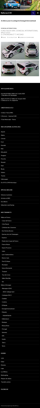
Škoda (2, 169)
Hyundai (3, 145)
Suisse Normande (7, 268)
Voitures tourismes (6, 195)
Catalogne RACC (7, 295)
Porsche (3, 159)
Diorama (3, 365)
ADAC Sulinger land (8, 292)
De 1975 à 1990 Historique (8, 182)
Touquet (4, 271)
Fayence (4, 237)
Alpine (3, 135)
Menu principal (38, 13)
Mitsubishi (4, 152)
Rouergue (5, 264)
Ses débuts (4, 201)
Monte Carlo (5, 258)
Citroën (3, 138)
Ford (2, 142)
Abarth (3, 132)
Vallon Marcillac (6, 278)
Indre (3, 251)
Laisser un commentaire (27, 37)
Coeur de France (6, 220)
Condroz (4, 302)
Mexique (4, 322)
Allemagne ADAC (7, 288)
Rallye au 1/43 (6, 13)
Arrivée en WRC (5, 198)
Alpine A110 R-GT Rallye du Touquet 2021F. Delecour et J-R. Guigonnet (13, 99)
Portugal (4, 329)
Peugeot (3, 155)
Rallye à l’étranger (6, 285)
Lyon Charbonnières (7, 254)
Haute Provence (6, 248)
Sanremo (4, 332)
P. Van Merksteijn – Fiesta (8, 119)
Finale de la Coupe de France (10, 241)
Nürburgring (4, 375)
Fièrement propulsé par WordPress (10, 405)
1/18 (2, 358)
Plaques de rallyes (6, 378)
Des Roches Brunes (7, 231)
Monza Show (5, 325)
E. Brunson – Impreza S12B (8, 116)
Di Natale (4, 305)
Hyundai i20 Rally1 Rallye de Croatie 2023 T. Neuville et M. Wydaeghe (13, 94)
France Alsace (6, 244)
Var (3, 281)
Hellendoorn (5, 319)
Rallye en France (5, 217)
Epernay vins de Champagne (10, 234)
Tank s (4, 342)
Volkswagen (4, 179)
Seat (2, 165)
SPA (3, 336)
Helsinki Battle (7, 315)
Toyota (3, 176)
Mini (2, 148)
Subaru (3, 172)
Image (4, 37)
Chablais (4, 298)
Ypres (3, 346)
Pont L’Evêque (6, 261)
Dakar (2, 361)
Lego (2, 368)
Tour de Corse (6, 275)
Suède (4, 339)
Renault (3, 162)
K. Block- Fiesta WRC (7, 112)
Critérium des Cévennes (9, 227)
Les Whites (4, 372)
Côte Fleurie (5, 224)
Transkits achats (6, 382)
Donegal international (9, 28)
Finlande (4, 312)
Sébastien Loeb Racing (7, 205)
